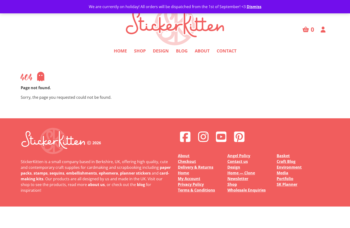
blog (141, 184)
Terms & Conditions (196, 190)
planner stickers (135, 173)
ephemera (108, 173)
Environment (289, 167)
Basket (283, 155)
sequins (57, 173)
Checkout (187, 161)
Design (161, 51)
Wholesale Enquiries (246, 190)
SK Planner (287, 184)
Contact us (237, 161)
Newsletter (237, 178)
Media (282, 173)
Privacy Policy (191, 184)
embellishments (81, 173)
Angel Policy (238, 155)
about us (96, 184)
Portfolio (285, 178)
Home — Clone (241, 173)
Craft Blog (286, 161)
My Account (189, 178)
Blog (182, 51)
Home (120, 51)
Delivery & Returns (195, 167)
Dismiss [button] (254, 6)
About (202, 51)
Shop (140, 51)
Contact (226, 51)
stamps (41, 173)
